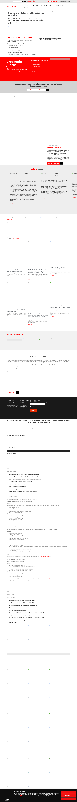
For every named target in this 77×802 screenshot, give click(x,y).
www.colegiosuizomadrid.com (33, 526)
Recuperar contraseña (11, 453)
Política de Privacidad (24, 404)
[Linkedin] (8, 413)
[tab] (38, 474)
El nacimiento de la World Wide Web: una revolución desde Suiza (16, 310)
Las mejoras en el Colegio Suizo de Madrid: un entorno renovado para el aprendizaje (60, 307)
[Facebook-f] (8, 410)
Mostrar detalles (17, 799)
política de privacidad (32, 1)
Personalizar (67, 795)
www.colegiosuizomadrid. (44, 556)
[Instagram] (12, 410)
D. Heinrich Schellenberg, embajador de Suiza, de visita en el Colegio (16, 270)
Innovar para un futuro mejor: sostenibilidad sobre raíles (58, 268)
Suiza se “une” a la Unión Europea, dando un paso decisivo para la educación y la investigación (37, 271)
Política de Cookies (23, 405)
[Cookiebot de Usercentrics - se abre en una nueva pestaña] (6, 800)
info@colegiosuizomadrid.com (13, 404)
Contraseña (9, 443)
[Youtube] (16, 410)
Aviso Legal (22, 402)
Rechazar (68, 798)
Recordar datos (12, 447)
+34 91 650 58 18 (10, 402)
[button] (26, 5)
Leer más (9, 277)
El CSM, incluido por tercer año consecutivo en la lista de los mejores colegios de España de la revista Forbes (38, 316)
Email (8, 438)
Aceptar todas (68, 792)
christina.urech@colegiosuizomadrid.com (48, 578)
